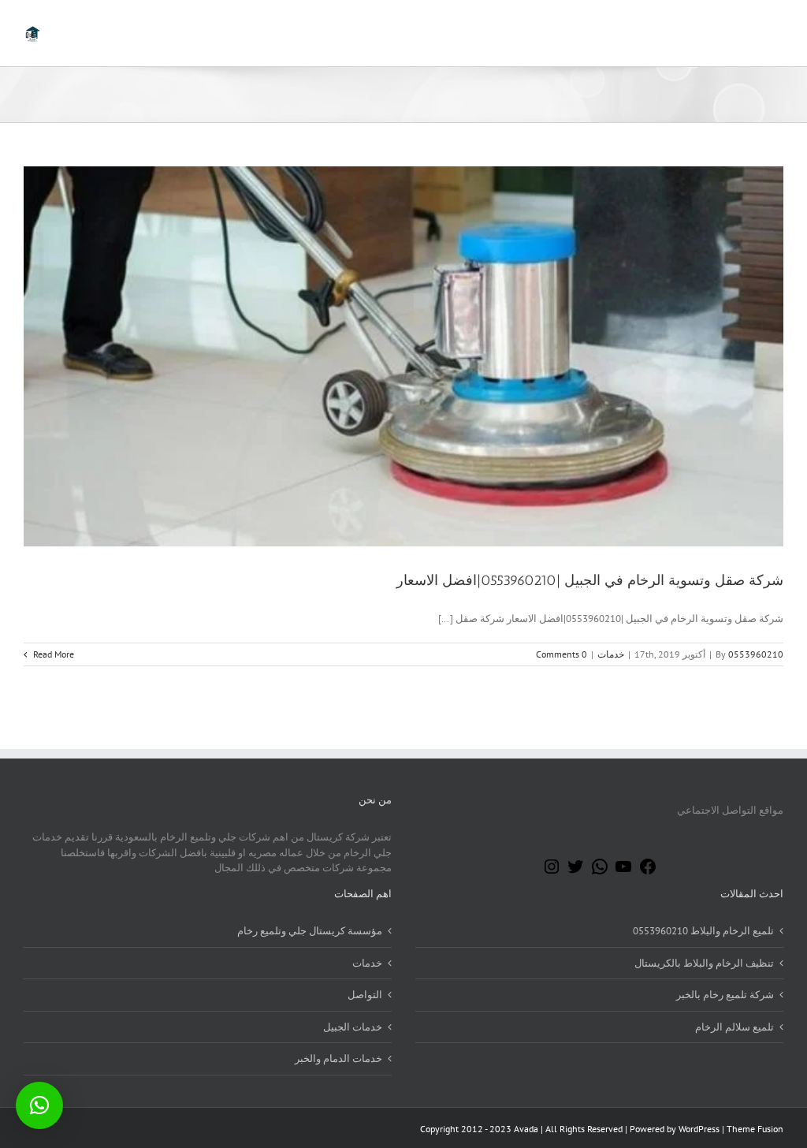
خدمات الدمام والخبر (338, 1058)
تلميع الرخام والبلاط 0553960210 (703, 930)
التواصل (365, 994)
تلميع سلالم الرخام (734, 1027)
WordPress (699, 1129)
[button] (39, 1105)
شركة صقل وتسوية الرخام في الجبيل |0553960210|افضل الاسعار (589, 580)
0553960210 (755, 654)
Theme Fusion (755, 1129)
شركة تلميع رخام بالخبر (725, 994)
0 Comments (561, 654)
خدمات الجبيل (352, 1027)
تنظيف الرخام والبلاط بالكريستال (704, 963)
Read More (52, 654)
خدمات (610, 654)
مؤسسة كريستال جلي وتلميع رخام (309, 930)
